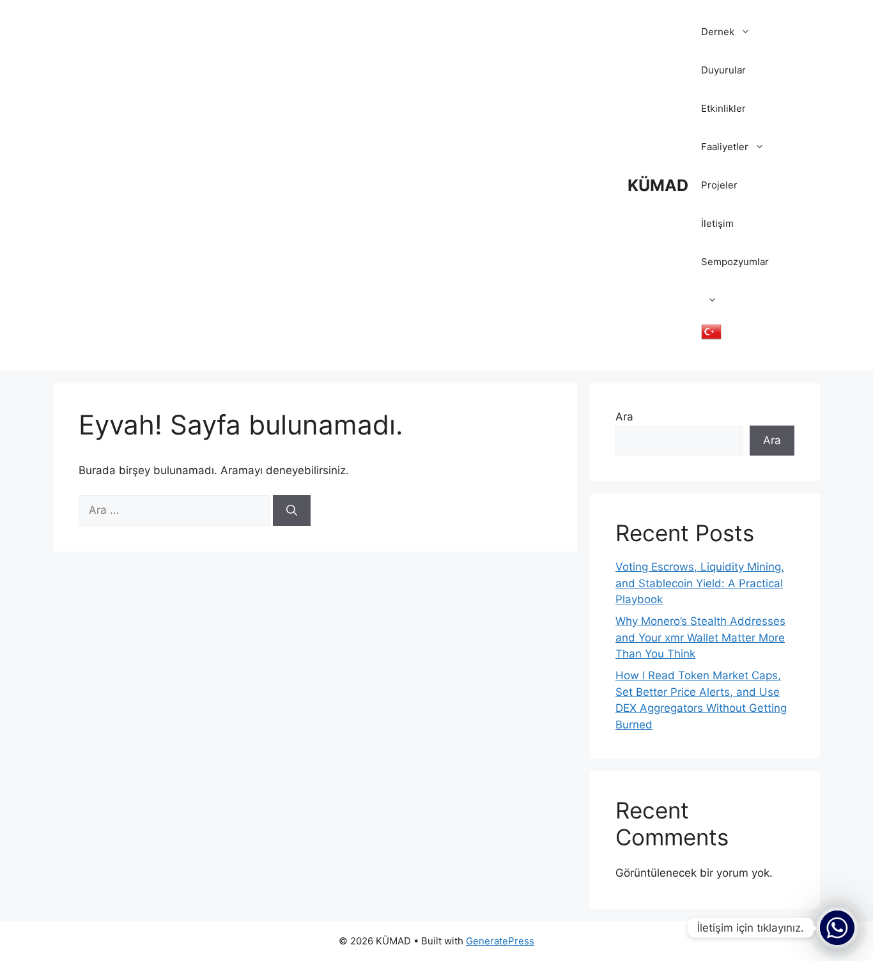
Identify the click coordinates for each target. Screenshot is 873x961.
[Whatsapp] (837, 928)
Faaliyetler (724, 147)
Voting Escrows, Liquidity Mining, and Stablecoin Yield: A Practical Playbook (699, 583)
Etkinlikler (723, 108)
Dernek (717, 32)
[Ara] (292, 510)
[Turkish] (705, 338)
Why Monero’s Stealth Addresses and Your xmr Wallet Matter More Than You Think (700, 637)
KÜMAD (658, 185)
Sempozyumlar (735, 262)
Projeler (719, 185)
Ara (624, 416)
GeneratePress (500, 941)
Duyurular (723, 70)
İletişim (717, 223)
